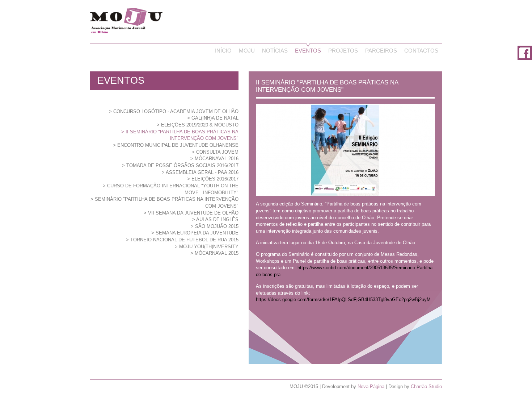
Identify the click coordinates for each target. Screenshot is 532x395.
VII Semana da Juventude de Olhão (193, 213)
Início (223, 51)
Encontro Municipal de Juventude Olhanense (177, 145)
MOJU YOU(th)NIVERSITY (208, 246)
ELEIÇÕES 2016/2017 (214, 179)
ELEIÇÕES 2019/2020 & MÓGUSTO (199, 125)
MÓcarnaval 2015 (216, 253)
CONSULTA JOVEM (217, 152)
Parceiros (381, 51)
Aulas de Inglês (217, 219)
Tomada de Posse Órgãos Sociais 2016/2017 (182, 165)
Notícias (275, 51)
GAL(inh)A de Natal (214, 118)
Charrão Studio (426, 386)
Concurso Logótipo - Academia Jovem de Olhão (175, 111)
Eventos (308, 51)
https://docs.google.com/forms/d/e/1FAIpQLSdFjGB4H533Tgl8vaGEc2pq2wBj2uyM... (345, 299)
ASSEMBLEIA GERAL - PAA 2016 (202, 172)
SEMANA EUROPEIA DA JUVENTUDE (197, 233)
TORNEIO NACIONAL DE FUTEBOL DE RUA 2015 (184, 239)
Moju (247, 51)
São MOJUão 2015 (216, 226)
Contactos (421, 51)
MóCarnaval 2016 (216, 158)
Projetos (343, 51)
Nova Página (371, 386)
